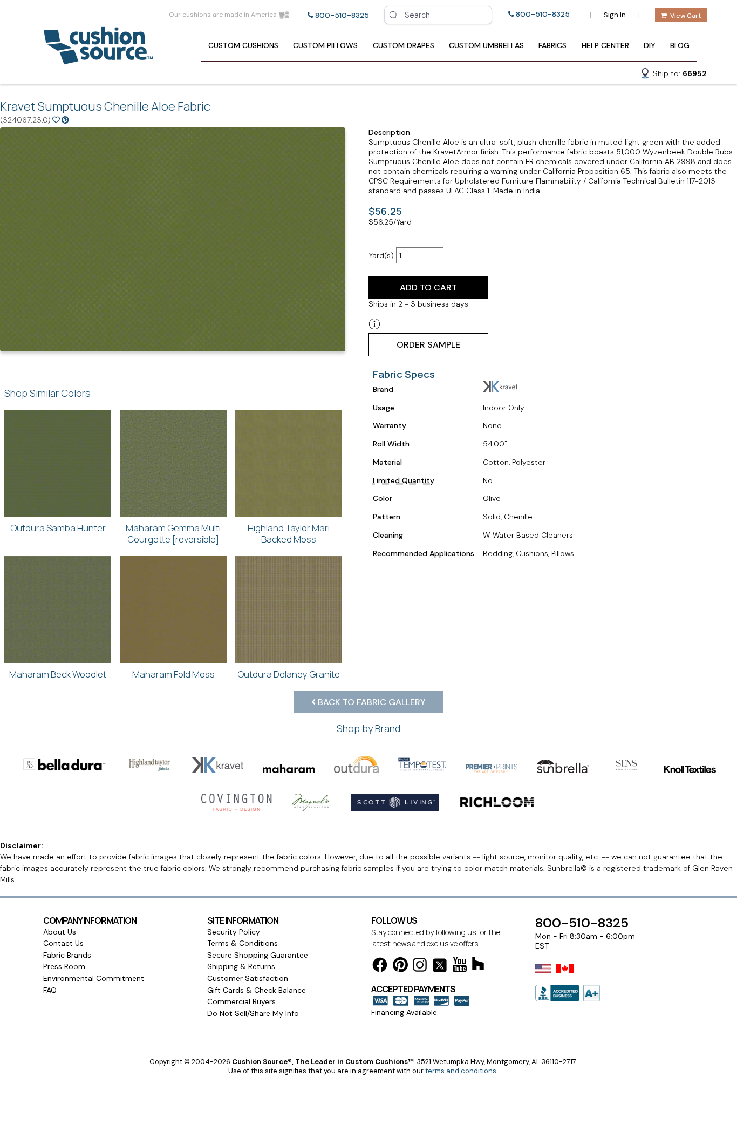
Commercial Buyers (241, 1001)
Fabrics (552, 45)
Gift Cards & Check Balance (256, 990)
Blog (680, 45)
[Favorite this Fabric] (56, 120)
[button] (673, 75)
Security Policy (233, 932)
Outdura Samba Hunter (58, 528)
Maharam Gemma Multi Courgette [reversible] (173, 534)
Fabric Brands (67, 955)
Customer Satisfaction (247, 978)
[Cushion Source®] (98, 59)
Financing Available (404, 1012)
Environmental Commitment (93, 978)
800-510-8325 (342, 15)
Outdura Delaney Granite (288, 674)
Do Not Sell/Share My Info (253, 1013)
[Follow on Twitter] (440, 967)
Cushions (243, 45)
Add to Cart (428, 287)
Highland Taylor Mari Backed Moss (289, 534)
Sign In (615, 14)
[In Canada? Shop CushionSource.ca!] (565, 975)
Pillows (325, 45)
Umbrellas (486, 45)
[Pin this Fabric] (65, 120)
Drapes (403, 45)
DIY (650, 45)
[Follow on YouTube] (459, 966)
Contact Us (63, 943)
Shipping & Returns (241, 966)
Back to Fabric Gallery (371, 702)
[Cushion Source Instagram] (419, 966)
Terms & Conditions (242, 943)
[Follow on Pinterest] (400, 966)
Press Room (64, 966)
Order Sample (428, 344)
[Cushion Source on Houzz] (478, 965)
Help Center (605, 45)
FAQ (50, 990)
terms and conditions (460, 1070)
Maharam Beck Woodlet (57, 674)
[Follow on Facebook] (379, 966)
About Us (59, 932)
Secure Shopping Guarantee (257, 955)
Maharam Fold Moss (173, 674)
